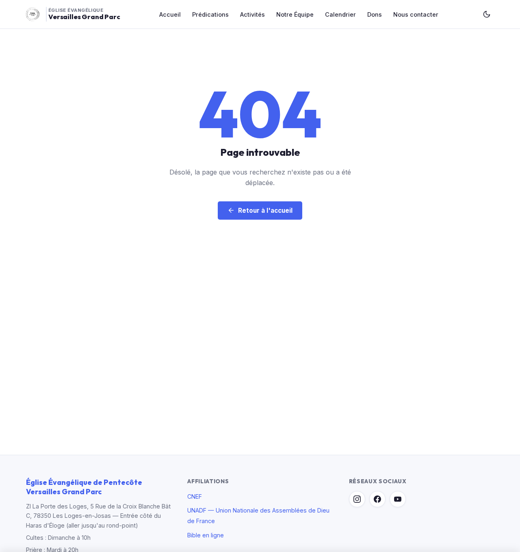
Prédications (210, 14)
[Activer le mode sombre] (486, 14)
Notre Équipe (295, 14)
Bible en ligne (205, 535)
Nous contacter (415, 14)
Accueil (170, 14)
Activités (252, 14)
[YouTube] (398, 499)
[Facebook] (377, 499)
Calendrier (340, 14)
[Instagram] (357, 499)
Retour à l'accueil (265, 210)
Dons (374, 14)
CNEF (194, 496)
